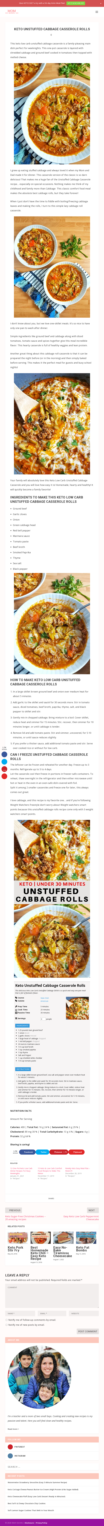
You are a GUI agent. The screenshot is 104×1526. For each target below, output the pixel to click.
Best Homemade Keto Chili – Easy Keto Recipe (40, 1253)
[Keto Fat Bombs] (86, 1238)
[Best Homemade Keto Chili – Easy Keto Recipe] (41, 1238)
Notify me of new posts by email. (26, 1324)
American (44, 1001)
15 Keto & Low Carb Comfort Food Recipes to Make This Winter (50, 1171)
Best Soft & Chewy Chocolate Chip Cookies (26, 1503)
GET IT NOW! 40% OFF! (76, 3)
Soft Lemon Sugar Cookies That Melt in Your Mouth (31, 1510)
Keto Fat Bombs (82, 1249)
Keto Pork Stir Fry (15, 1249)
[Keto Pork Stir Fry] (18, 1238)
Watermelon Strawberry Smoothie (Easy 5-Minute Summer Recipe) (37, 1482)
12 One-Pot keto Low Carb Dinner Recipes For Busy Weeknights (21, 1171)
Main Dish (45, 998)
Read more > (13, 1429)
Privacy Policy (41, 1523)
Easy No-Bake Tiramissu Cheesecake (62, 1252)
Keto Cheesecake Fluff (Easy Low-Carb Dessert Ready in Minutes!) (36, 1496)
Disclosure (29, 1523)
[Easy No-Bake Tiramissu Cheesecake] (63, 1238)
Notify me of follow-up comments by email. (32, 1319)
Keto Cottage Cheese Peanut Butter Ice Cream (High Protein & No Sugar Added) (43, 1489)
